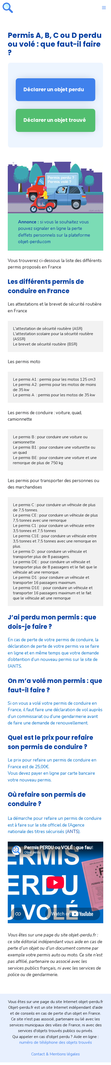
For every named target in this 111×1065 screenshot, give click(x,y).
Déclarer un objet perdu (53, 89)
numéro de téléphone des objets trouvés (55, 1042)
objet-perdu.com (34, 242)
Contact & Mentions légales (55, 1054)
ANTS (72, 832)
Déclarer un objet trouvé (54, 120)
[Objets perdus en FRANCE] (8, 8)
